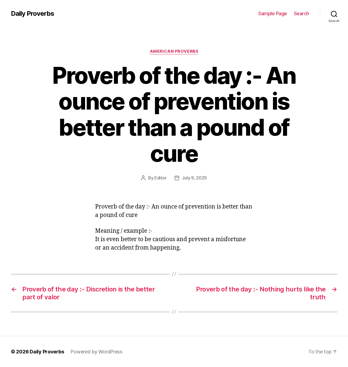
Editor (160, 178)
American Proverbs (174, 51)
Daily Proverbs (32, 13)
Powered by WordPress (96, 351)
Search (301, 13)
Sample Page (272, 13)
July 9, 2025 (194, 178)
